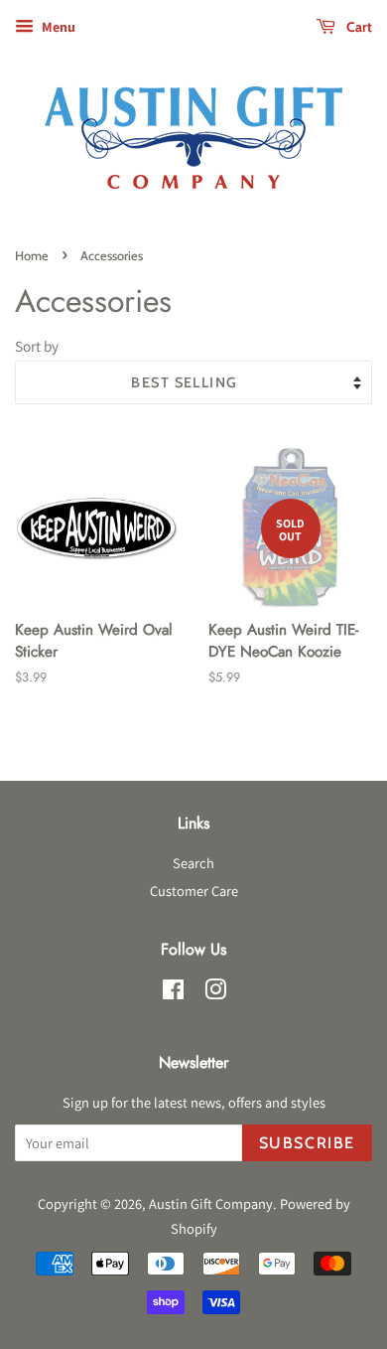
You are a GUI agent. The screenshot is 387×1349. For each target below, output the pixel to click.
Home (32, 255)
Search (193, 862)
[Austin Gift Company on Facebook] (173, 992)
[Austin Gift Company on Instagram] (215, 992)
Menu (57, 27)
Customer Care (194, 890)
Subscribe (307, 1142)
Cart (357, 27)
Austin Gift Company (211, 1203)
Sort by (37, 346)
